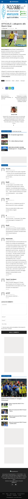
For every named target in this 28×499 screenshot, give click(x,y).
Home (2, 21)
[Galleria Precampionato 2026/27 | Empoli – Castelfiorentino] (4, 424)
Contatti (19, 495)
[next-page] (4, 153)
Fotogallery (15, 495)
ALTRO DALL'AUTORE (16, 131)
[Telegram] (12, 88)
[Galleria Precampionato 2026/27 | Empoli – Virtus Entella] (4, 417)
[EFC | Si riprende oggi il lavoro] (4, 136)
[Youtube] (15, 484)
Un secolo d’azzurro (21, 493)
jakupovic (17, 80)
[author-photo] (14, 112)
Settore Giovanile (3, 150)
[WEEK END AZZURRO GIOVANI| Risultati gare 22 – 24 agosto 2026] (4, 149)
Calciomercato (7, 80)
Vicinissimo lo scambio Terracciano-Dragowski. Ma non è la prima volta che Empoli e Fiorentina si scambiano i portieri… (21, 98)
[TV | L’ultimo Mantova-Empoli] (4, 142)
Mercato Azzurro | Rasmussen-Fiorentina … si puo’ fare (7, 97)
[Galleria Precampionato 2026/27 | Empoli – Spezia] (4, 411)
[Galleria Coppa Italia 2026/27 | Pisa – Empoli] (4, 405)
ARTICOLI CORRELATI (6, 131)
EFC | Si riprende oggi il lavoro (15, 134)
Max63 (7, 182)
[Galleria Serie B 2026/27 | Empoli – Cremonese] (14, 388)
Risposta (7, 178)
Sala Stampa (9, 495)
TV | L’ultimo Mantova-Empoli (15, 141)
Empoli (6, 21)
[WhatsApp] (9, 88)
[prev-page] (2, 153)
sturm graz (23, 80)
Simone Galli (4, 28)
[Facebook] (6, 88)
